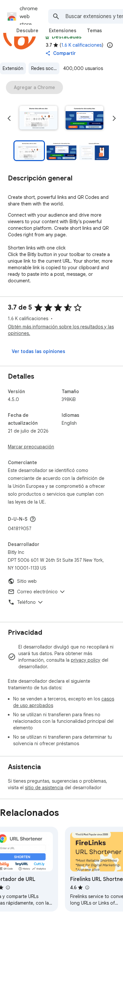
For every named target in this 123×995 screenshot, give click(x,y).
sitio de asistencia (44, 788)
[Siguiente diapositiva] (114, 118)
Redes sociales (45, 68)
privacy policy (85, 660)
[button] (38, 118)
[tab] (27, 30)
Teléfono (26, 602)
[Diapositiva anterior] (9, 118)
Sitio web (27, 581)
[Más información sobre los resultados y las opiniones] (33, 519)
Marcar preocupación (31, 447)
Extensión (13, 68)
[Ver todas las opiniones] (38, 351)
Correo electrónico (37, 592)
